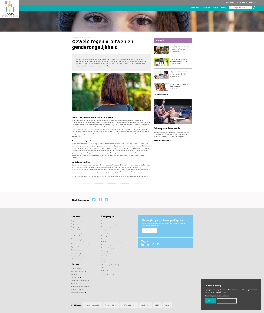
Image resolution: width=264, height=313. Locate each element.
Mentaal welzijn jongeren (79, 244)
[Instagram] (158, 245)
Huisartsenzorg (106, 227)
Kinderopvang (105, 236)
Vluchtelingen (105, 256)
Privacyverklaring (110, 305)
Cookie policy (145, 305)
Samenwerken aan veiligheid (80, 286)
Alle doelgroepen (106, 274)
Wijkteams (104, 268)
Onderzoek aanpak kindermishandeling (77, 240)
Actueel (224, 8)
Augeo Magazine (76, 227)
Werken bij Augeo (77, 259)
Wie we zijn (206, 8)
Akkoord (210, 301)
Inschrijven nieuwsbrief (78, 256)
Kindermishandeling (77, 271)
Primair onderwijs (107, 248)
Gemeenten (105, 221)
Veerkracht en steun (77, 292)
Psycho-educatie (76, 283)
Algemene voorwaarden (92, 305)
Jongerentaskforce (77, 230)
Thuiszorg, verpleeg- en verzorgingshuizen (109, 252)
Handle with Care (76, 236)
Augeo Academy (76, 221)
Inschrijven (149, 230)
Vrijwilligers (104, 262)
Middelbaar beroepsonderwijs (111, 242)
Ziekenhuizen (105, 271)
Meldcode (74, 274)
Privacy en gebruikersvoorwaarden (217, 296)
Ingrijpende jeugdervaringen (80, 280)
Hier (115, 155)
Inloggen (252, 3)
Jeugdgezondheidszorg (109, 230)
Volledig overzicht (160, 94)
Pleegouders (105, 245)
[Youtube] (148, 244)
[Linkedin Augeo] (142, 244)
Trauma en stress (77, 289)
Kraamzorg (104, 239)
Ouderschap (75, 277)
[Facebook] (153, 244)
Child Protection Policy (128, 305)
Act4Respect (76, 169)
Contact (167, 305)
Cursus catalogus (76, 250)
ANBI (157, 305)
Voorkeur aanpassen (227, 301)
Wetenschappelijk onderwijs (110, 265)
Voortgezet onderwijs (108, 259)
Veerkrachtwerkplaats (78, 233)
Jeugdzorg (104, 233)
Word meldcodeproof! (161, 140)
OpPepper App (76, 247)
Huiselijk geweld (76, 268)
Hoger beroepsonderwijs (109, 224)
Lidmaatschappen (77, 253)
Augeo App (74, 224)
